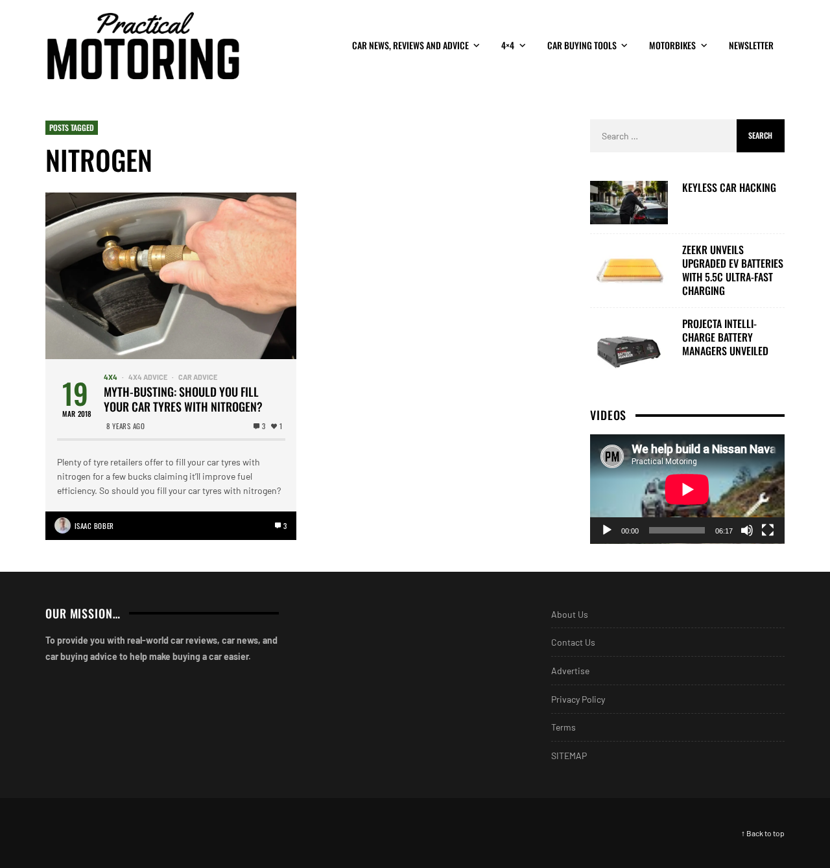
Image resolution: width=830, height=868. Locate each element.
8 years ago (125, 426)
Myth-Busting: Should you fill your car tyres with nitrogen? (183, 399)
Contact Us (573, 642)
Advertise (570, 670)
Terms (563, 727)
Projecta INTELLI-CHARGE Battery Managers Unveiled (725, 337)
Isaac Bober (94, 526)
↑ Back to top (763, 833)
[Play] (606, 530)
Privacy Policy (578, 699)
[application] (687, 489)
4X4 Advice (147, 377)
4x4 (110, 377)
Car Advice (197, 377)
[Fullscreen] (767, 530)
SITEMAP (569, 755)
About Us (569, 614)
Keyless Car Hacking (729, 187)
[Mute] (747, 530)
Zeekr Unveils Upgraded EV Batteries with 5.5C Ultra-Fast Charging (732, 270)
